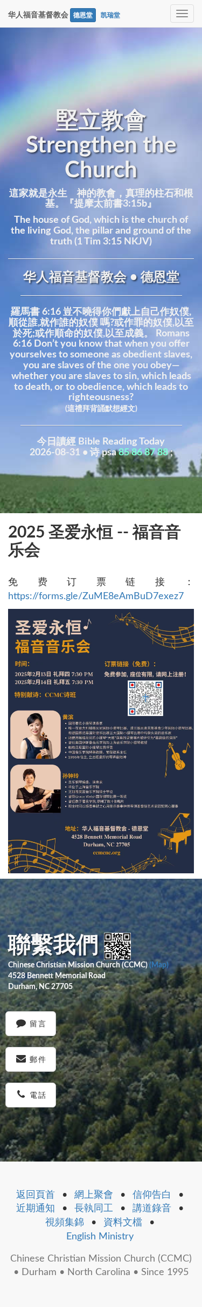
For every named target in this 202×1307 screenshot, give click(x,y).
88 (162, 452)
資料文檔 (122, 1223)
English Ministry (100, 1237)
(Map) (159, 965)
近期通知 (35, 1208)
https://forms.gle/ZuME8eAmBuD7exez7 (96, 596)
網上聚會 (93, 1195)
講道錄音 (152, 1208)
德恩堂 (83, 15)
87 (149, 452)
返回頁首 (35, 1195)
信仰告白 (152, 1195)
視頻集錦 (64, 1223)
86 (136, 452)
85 (124, 452)
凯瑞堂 (110, 15)
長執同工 (93, 1208)
